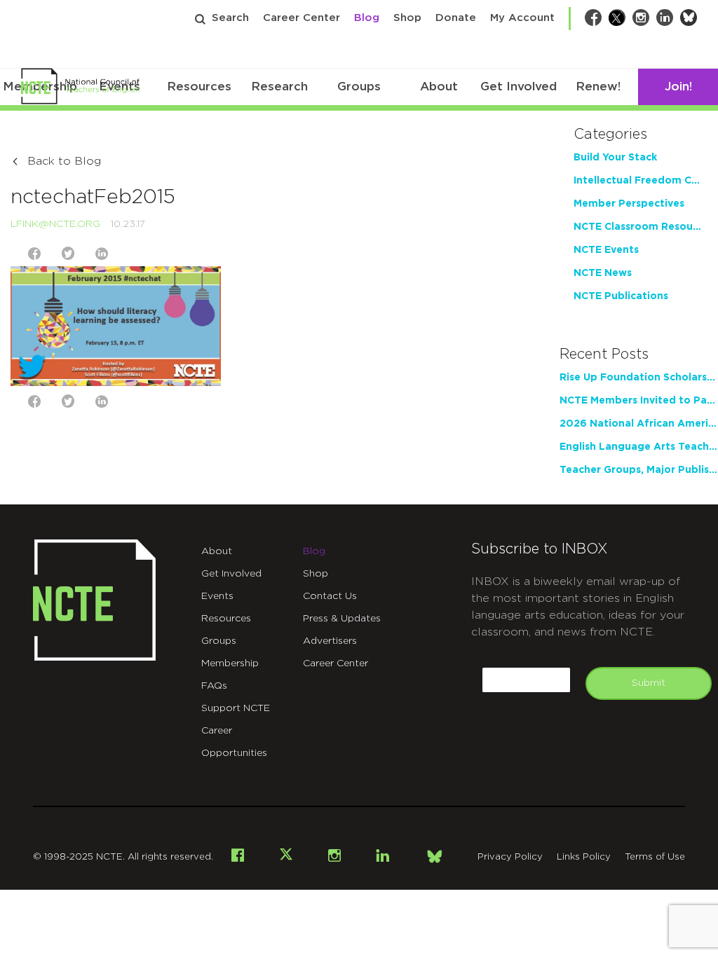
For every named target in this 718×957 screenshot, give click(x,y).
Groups (359, 86)
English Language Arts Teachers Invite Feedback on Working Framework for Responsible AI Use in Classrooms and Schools (639, 447)
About (439, 86)
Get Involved (518, 86)
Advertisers (330, 641)
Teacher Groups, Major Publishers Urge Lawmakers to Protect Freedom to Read (639, 470)
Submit (648, 683)
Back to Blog (64, 161)
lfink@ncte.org (55, 224)
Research (279, 86)
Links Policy (584, 857)
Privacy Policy (510, 857)
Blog (366, 18)
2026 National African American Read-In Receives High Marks (639, 424)
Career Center (301, 18)
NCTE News (603, 273)
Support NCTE (235, 708)
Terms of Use (655, 857)
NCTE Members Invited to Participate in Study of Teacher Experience (639, 401)
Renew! (598, 86)
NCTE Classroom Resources (639, 227)
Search (230, 18)
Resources (199, 86)
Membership (230, 663)
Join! (678, 86)
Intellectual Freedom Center (639, 181)
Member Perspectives (629, 204)
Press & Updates (342, 619)
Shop (407, 18)
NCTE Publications (621, 296)
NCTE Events (606, 250)
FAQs (214, 686)
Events (217, 596)
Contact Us (330, 596)
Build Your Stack (615, 158)
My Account (522, 18)
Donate (455, 18)
